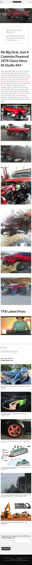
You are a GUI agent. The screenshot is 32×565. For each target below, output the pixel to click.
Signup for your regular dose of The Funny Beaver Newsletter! (15, 537)
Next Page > (4, 348)
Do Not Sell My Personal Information (17, 560)
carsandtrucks (6, 351)
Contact (20, 559)
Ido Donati (3, 469)
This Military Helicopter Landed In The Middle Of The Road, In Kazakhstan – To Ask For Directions (16, 495)
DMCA (13, 559)
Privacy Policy (8, 558)
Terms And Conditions (23, 558)
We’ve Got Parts (19, 93)
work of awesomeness (22, 81)
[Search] (30, 2)
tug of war (12, 79)
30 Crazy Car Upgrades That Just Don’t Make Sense (15, 441)
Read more (28, 320)
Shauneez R (3, 388)
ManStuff (14, 351)
